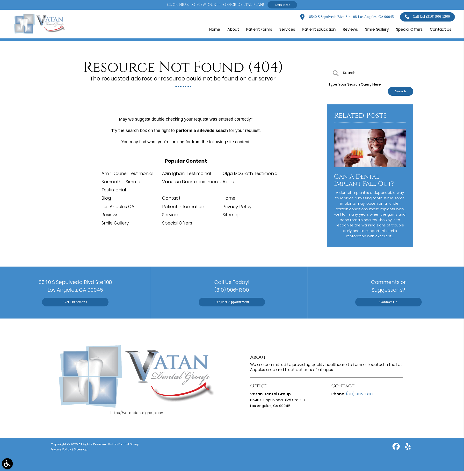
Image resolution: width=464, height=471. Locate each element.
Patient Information (183, 206)
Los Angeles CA (118, 206)
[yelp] (408, 448)
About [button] (233, 29)
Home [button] (214, 29)
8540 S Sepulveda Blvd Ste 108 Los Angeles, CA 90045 (351, 17)
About (229, 182)
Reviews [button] (350, 29)
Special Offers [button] (409, 29)
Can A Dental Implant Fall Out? (364, 180)
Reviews (110, 215)
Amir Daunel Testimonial (127, 173)
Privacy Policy (237, 206)
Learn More (282, 5)
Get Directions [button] (75, 302)
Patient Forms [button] (259, 29)
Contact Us (388, 302)
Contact (171, 198)
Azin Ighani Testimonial (186, 173)
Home (229, 198)
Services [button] (287, 29)
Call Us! (431, 16)
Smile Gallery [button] (377, 29)
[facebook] (396, 448)
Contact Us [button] (440, 29)
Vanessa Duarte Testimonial (192, 182)
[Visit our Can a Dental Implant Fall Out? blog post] (370, 168)
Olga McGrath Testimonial (250, 173)
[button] (7, 463)
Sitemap (231, 215)
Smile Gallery (115, 223)
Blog (106, 198)
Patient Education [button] (319, 29)
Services (171, 215)
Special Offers (177, 223)
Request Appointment (231, 302)
